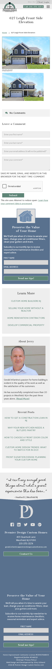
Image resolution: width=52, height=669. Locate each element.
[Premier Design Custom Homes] (9, 7)
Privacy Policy (30, 660)
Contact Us (26, 553)
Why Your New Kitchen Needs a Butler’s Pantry (26, 429)
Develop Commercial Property (26, 325)
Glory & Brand (39, 662)
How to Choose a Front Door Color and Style (26, 438)
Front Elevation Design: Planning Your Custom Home (26, 458)
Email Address (11, 267)
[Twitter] (26, 524)
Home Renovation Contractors (26, 318)
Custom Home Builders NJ (26, 301)
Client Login (43, 2)
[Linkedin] (19, 524)
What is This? (32, 2)
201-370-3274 (26, 543)
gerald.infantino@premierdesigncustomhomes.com (26, 547)
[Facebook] (12, 524)
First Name (9, 258)
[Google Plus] (40, 524)
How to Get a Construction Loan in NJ (26, 419)
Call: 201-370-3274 (33, 7)
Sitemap (19, 660)
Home (4, 33)
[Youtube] (33, 524)
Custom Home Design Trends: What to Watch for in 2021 (26, 448)
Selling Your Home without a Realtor (25, 309)
